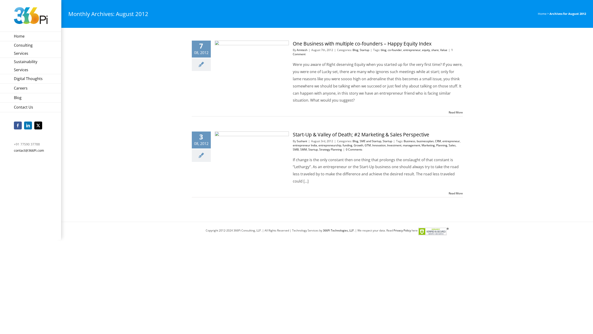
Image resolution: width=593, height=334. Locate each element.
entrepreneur (412, 50)
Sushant (302, 141)
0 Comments (354, 149)
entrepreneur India (305, 145)
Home (542, 14)
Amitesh (302, 50)
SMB (296, 149)
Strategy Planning (330, 149)
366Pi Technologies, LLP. (339, 230)
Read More (456, 112)
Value (443, 50)
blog (383, 50)
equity (426, 50)
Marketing (428, 145)
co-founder (395, 50)
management (411, 145)
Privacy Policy (402, 230)
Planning (441, 145)
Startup (364, 50)
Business (409, 141)
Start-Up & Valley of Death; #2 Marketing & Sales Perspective (361, 134)
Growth (358, 145)
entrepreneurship (330, 145)
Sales (452, 145)
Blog (355, 50)
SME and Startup (370, 141)
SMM (303, 149)
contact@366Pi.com (29, 150)
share (435, 50)
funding (347, 145)
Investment (394, 145)
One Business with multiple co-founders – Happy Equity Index (362, 43)
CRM (438, 141)
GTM (368, 145)
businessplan (425, 141)
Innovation (379, 145)
